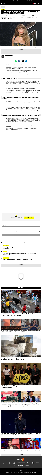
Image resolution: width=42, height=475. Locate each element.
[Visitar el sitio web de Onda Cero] (33, 463)
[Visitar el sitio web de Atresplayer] (21, 465)
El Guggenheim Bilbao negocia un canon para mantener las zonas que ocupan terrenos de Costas (20, 254)
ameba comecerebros (25, 0)
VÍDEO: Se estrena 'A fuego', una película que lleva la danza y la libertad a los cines (20, 386)
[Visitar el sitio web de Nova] (19, 463)
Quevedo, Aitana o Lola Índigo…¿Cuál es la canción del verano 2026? (10, 403)
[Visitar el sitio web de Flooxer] (27, 465)
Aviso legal (7, 472)
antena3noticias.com (16, 129)
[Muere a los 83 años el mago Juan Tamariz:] (31, 396)
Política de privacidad (13, 472)
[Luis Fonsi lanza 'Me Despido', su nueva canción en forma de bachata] (11, 443)
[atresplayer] (38, 3)
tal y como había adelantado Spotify (33, 101)
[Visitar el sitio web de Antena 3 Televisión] (4, 463)
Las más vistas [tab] (5, 242)
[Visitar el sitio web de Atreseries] (28, 463)
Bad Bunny (5, 245)
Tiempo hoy (15, 0)
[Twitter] (12, 55)
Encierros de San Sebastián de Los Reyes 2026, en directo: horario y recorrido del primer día (18, 314)
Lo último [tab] (24, 242)
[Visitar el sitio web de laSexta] (9, 463)
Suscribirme (21, 234)
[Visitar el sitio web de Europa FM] (37, 463)
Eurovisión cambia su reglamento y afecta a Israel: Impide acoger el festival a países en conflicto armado (30, 450)
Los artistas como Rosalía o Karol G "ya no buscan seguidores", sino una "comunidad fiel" (21, 21)
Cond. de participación (27, 472)
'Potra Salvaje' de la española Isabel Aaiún (28, 109)
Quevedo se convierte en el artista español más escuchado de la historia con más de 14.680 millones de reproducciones (20, 434)
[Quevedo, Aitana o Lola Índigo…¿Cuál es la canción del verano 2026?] (11, 396)
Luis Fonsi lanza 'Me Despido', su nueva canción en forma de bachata (10, 450)
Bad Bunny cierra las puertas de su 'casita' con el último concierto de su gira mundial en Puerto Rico (21, 248)
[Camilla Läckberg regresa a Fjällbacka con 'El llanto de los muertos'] (31, 324)
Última (35, 3)
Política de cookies (20, 472)
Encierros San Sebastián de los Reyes (7, 0)
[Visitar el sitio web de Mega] (23, 463)
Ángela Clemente (8, 55)
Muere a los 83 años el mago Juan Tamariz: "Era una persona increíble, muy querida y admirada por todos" (30, 403)
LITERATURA (6, 258)
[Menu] (40, 3)
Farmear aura (38, 0)
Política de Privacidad (13, 231)
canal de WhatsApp (18, 128)
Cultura (21, 288)
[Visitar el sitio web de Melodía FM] (15, 465)
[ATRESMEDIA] (21, 459)
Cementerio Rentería (32, 0)
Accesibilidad (34, 472)
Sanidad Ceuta (19, 0)
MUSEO (4, 251)
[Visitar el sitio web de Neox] (14, 463)
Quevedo (25, 74)
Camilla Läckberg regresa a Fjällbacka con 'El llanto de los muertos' (17, 259)
